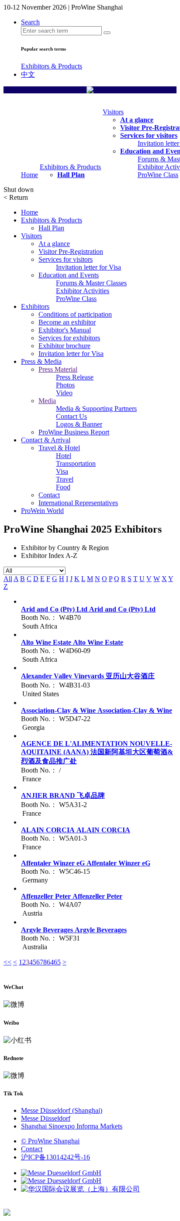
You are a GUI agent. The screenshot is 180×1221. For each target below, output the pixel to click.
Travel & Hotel (59, 447)
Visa (62, 471)
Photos (65, 385)
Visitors (113, 112)
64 (50, 962)
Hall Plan (71, 174)
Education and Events (68, 275)
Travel (64, 479)
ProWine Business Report (73, 432)
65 (57, 962)
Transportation (76, 463)
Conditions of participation (75, 314)
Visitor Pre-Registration (70, 251)
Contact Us (71, 416)
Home (29, 174)
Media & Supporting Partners (96, 408)
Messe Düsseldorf (45, 1118)
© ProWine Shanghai (50, 1141)
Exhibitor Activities (82, 290)
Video (64, 393)
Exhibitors (35, 306)
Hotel (63, 455)
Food (63, 487)
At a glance (136, 119)
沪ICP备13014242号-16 (55, 1157)
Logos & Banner (79, 424)
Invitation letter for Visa (88, 267)
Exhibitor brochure (64, 345)
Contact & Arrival (45, 440)
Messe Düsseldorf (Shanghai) (61, 1110)
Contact (49, 495)
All (7, 578)
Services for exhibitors (69, 338)
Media (47, 400)
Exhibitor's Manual (64, 330)
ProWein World (42, 510)
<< (7, 962)
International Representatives (78, 502)
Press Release (74, 377)
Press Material (57, 369)
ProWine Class (158, 174)
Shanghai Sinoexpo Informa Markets (71, 1126)
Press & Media (41, 361)
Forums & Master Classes (91, 283)
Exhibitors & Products (51, 66)
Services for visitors (148, 135)
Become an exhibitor (67, 322)
